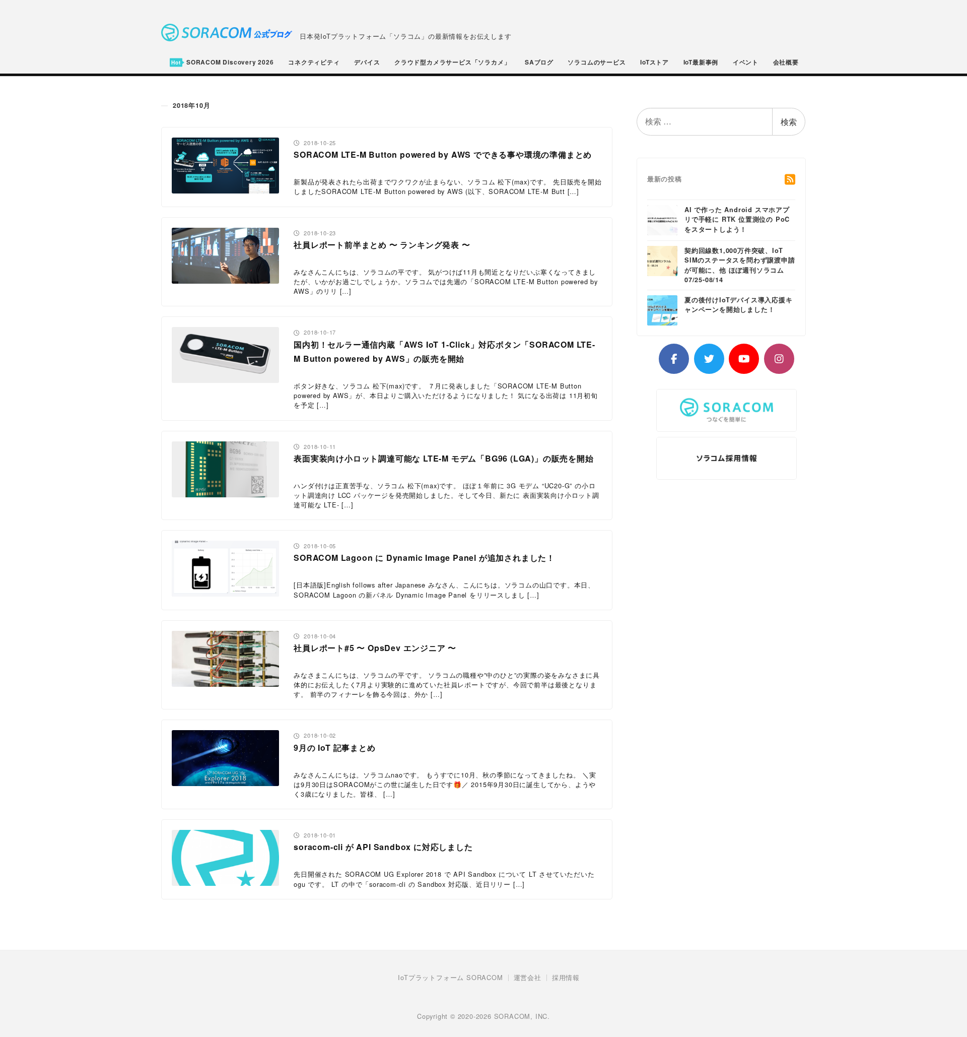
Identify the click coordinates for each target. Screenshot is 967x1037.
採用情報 (566, 978)
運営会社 (527, 978)
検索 (789, 121)
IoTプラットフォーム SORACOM (450, 978)
